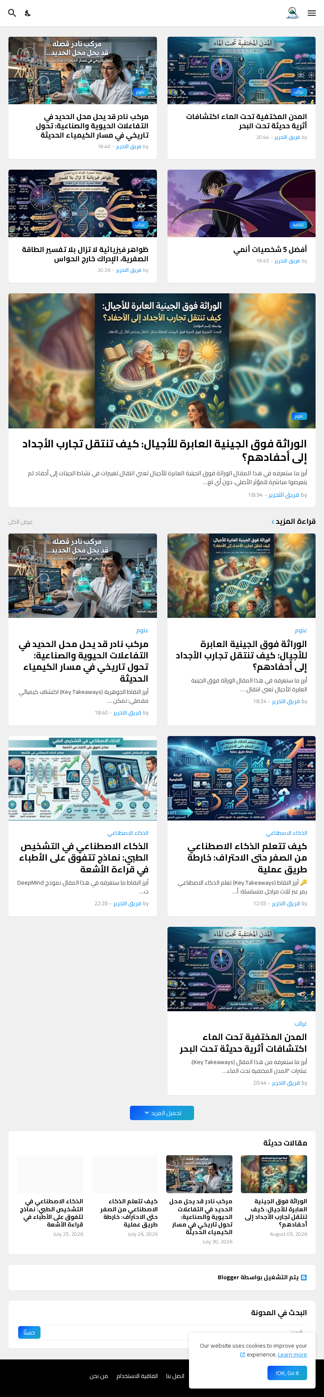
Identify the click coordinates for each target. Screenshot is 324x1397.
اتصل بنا (175, 1376)
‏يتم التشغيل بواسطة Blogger (258, 1277)
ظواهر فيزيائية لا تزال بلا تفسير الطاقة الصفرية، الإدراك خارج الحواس (85, 254)
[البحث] (11, 13)
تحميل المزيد (166, 1112)
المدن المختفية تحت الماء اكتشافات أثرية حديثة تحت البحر (246, 121)
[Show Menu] (312, 13)
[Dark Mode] (28, 13)
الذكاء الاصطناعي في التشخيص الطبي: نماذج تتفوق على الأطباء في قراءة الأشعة (83, 857)
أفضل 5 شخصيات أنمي (270, 249)
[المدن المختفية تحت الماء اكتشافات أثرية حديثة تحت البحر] (241, 969)
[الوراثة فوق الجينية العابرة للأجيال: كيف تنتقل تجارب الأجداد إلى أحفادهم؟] (241, 575)
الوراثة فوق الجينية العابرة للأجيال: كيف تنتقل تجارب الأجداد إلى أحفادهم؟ (164, 450)
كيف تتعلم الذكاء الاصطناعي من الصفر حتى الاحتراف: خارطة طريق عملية (247, 857)
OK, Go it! (287, 1372)
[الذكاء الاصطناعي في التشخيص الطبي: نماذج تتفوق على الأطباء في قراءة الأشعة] (82, 778)
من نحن (98, 1376)
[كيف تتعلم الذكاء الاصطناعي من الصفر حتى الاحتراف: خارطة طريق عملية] (241, 778)
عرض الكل (20, 522)
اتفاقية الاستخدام (137, 1376)
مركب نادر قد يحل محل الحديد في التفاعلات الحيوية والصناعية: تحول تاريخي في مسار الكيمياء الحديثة (92, 126)
